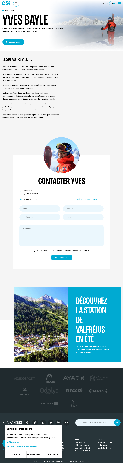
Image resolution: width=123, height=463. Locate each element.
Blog (77, 439)
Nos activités (58, 448)
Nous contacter (61, 257)
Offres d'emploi (82, 445)
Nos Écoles (57, 439)
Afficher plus (13, 442)
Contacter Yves (13, 42)
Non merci (16, 454)
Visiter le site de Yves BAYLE (89, 199)
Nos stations (58, 445)
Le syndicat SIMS (82, 448)
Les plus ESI (80, 442)
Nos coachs (10, 10)
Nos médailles (58, 451)
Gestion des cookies (62, 461)
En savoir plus (33, 454)
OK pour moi (52, 454)
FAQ (54, 454)
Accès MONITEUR (82, 451)
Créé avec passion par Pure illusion (79, 461)
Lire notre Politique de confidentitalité (23, 447)
